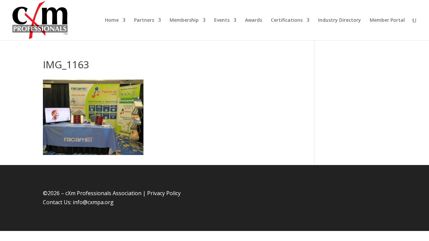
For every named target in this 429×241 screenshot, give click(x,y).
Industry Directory (339, 20)
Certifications (287, 20)
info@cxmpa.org (93, 202)
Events (222, 20)
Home (112, 20)
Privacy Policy (164, 193)
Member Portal (387, 20)
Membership (184, 20)
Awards (253, 20)
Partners (144, 20)
